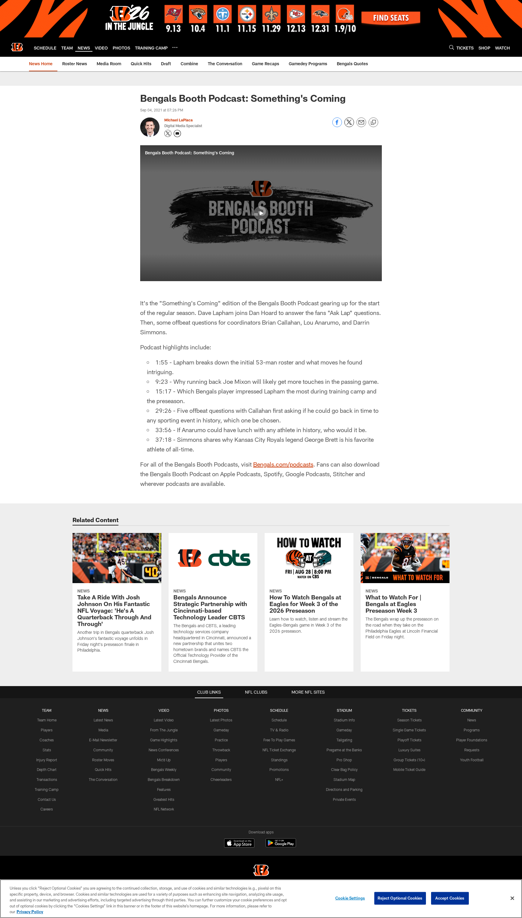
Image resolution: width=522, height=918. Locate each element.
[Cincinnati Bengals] (261, 871)
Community (103, 750)
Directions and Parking (344, 789)
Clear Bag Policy (344, 769)
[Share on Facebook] (337, 125)
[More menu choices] (174, 47)
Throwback (221, 750)
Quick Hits (103, 769)
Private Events (344, 799)
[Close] (512, 898)
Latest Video (164, 720)
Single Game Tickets (409, 730)
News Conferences (164, 750)
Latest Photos (221, 720)
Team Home (46, 720)
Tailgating (344, 740)
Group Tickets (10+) (409, 760)
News (471, 720)
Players (47, 730)
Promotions (279, 769)
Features (164, 789)
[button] (261, 213)
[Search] (451, 47)
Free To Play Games (279, 740)
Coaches (47, 740)
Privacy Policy (30, 911)
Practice (221, 740)
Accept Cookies (450, 898)
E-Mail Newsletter (103, 740)
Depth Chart (46, 769)
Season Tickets (409, 720)
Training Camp (47, 789)
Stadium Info (344, 720)
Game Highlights (163, 740)
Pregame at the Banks (344, 750)
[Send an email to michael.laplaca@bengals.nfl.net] (177, 133)
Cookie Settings (350, 898)
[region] (261, 898)
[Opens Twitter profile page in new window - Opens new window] (168, 133)
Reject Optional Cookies (400, 898)
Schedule (279, 720)
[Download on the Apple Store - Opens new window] (239, 844)
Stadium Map (344, 779)
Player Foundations (471, 740)
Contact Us (47, 799)
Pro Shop (344, 760)
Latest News (103, 720)
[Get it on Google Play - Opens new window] (281, 846)
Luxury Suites (409, 750)
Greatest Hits (163, 799)
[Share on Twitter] (349, 125)
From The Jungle (164, 730)
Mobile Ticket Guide (409, 769)
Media (103, 730)
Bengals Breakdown (164, 779)
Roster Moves (103, 760)
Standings (279, 760)
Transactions (47, 779)
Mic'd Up (164, 760)
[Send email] (361, 125)
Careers (46, 809)
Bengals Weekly (163, 769)
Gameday (221, 730)
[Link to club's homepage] (17, 47)
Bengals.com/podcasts (283, 464)
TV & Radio (279, 730)
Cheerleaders (221, 779)
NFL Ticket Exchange (279, 750)
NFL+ (279, 779)
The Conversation (103, 779)
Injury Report (46, 760)
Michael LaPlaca (178, 120)
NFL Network (164, 809)
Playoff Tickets (409, 740)
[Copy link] (373, 122)
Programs (472, 730)
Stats (47, 750)
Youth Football (472, 760)
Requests (471, 750)
